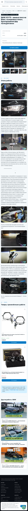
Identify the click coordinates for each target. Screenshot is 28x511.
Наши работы (8, 10)
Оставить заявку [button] (14, 47)
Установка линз (17, 487)
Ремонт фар (17, 484)
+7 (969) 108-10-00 (13, 389)
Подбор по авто (5, 6)
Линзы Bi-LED (3, 490)
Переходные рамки (4, 487)
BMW (13, 10)
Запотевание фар (18, 489)
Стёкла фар (12, 6)
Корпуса (18, 6)
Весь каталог (3, 492)
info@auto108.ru (18, 498)
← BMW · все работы (6, 12)
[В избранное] (25, 309)
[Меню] (2, 2)
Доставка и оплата (4, 500)
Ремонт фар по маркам (5, 497)
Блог (2, 498)
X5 (15, 10)
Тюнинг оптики (17, 492)
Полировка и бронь (18, 490)
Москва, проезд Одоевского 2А (21, 500)
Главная (3, 10)
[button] (15, 172)
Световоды (3, 489)
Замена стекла (17, 486)
